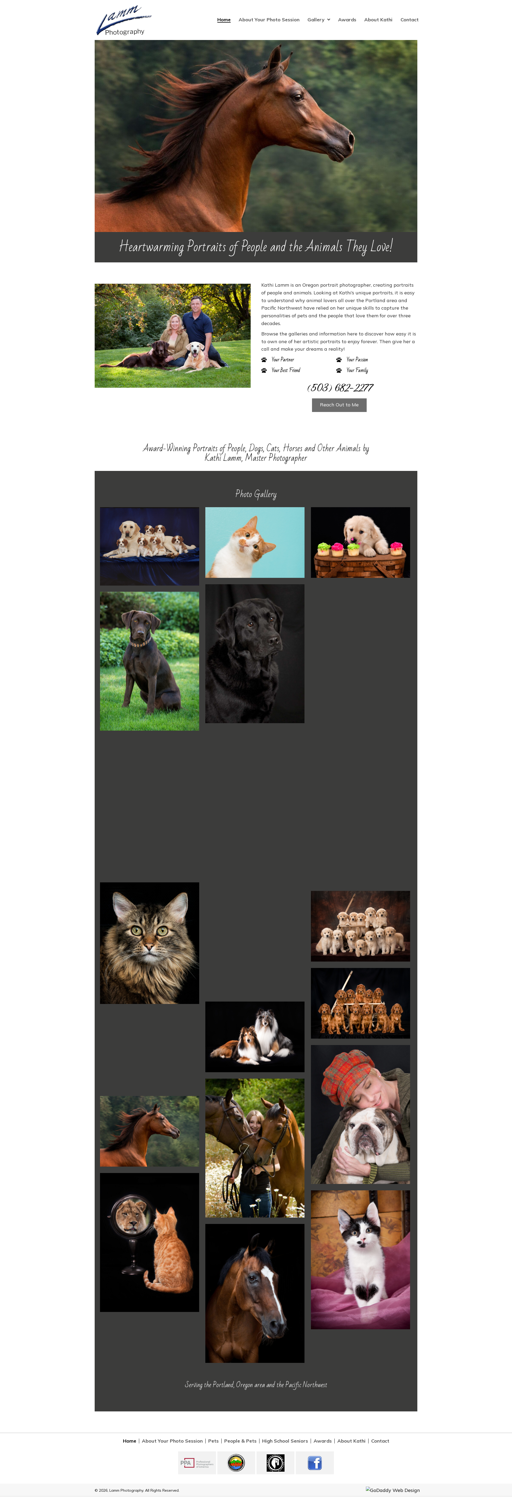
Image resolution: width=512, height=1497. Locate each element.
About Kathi (351, 1441)
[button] (339, 405)
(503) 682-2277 (339, 387)
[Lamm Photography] (149, 546)
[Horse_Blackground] (255, 1293)
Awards (323, 1441)
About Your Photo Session (172, 1441)
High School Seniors (285, 1441)
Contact (380, 1441)
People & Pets (240, 1441)
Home (129, 1441)
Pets (213, 1441)
